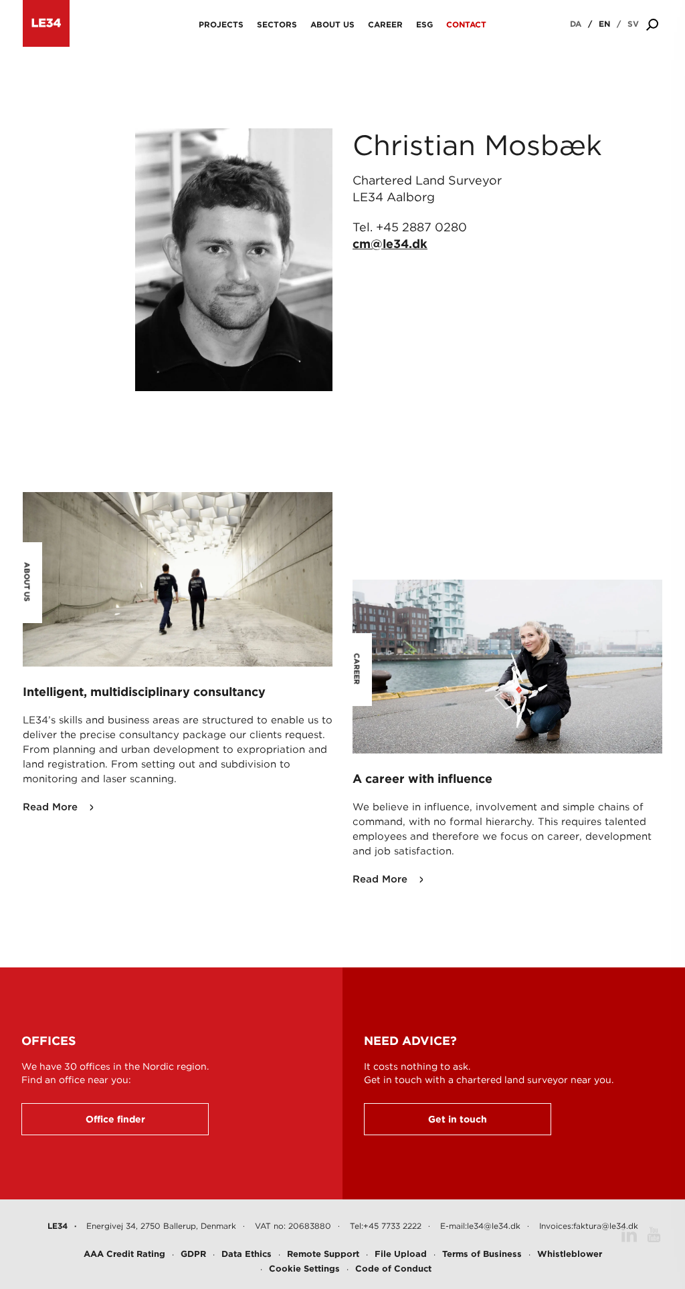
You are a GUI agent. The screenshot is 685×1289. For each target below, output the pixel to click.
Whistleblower (569, 1254)
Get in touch (457, 1119)
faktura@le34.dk (605, 1226)
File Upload (401, 1254)
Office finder (115, 1119)
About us (332, 24)
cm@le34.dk (390, 244)
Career (385, 24)
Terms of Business (482, 1254)
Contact (466, 24)
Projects (221, 24)
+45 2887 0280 (421, 227)
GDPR (193, 1254)
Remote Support (323, 1254)
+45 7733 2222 (392, 1226)
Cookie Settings (304, 1269)
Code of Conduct (393, 1269)
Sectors (277, 24)
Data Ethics (246, 1254)
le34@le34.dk (493, 1226)
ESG (424, 24)
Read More (50, 807)
